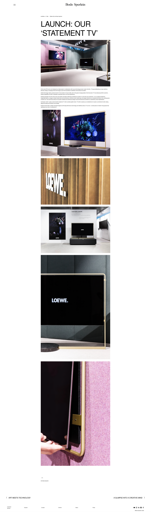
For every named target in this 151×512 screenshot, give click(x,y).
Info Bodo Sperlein (58, 16)
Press (94, 507)
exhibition (43, 16)
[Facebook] (143, 507)
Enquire (25, 507)
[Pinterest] (141, 507)
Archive (60, 507)
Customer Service (9, 507)
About (77, 507)
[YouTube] (134, 507)
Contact (43, 507)
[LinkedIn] (138, 507)
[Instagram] (136, 507)
